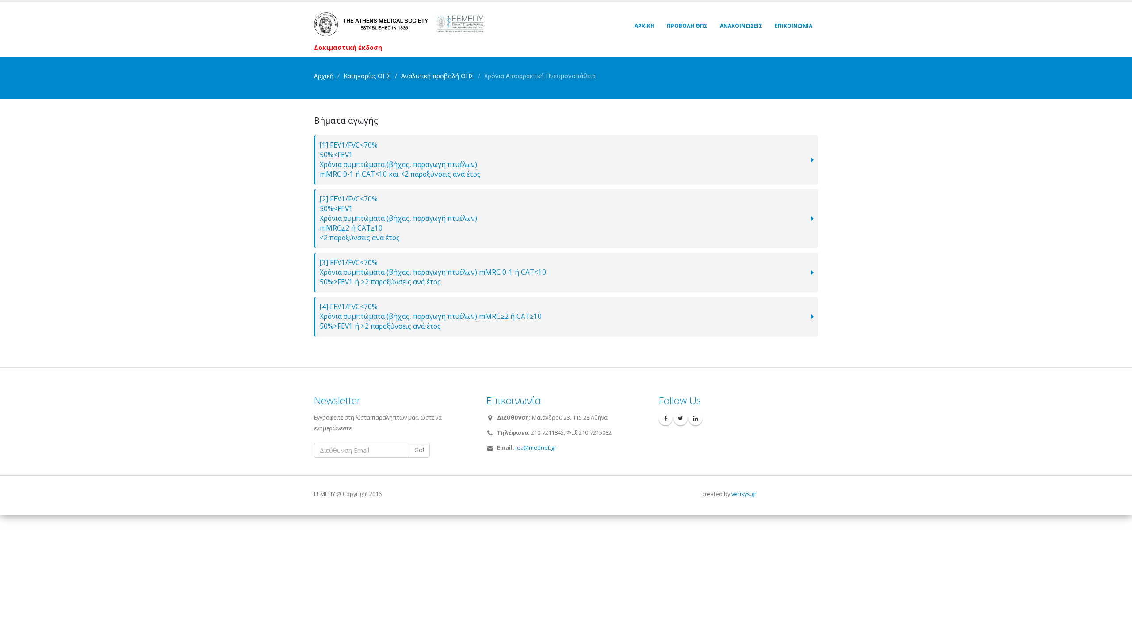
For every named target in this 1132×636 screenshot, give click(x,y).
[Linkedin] (695, 418)
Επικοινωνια (793, 26)
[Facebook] (665, 418)
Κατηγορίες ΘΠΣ (367, 76)
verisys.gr (744, 494)
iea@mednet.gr (536, 447)
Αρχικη (644, 26)
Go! (419, 450)
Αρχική (323, 76)
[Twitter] (680, 418)
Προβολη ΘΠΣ (687, 26)
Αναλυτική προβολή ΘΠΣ (437, 76)
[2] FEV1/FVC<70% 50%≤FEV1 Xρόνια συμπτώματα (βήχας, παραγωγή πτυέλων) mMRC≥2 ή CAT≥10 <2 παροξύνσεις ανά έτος (398, 218)
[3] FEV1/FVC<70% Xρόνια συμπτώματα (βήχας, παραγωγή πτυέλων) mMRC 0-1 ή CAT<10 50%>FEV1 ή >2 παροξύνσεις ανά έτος (433, 272)
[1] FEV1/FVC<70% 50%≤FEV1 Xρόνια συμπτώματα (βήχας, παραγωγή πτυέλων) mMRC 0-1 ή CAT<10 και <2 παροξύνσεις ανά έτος (400, 159)
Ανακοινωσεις (741, 26)
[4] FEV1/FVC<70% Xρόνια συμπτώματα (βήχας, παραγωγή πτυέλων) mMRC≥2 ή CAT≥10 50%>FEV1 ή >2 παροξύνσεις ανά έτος (431, 316)
